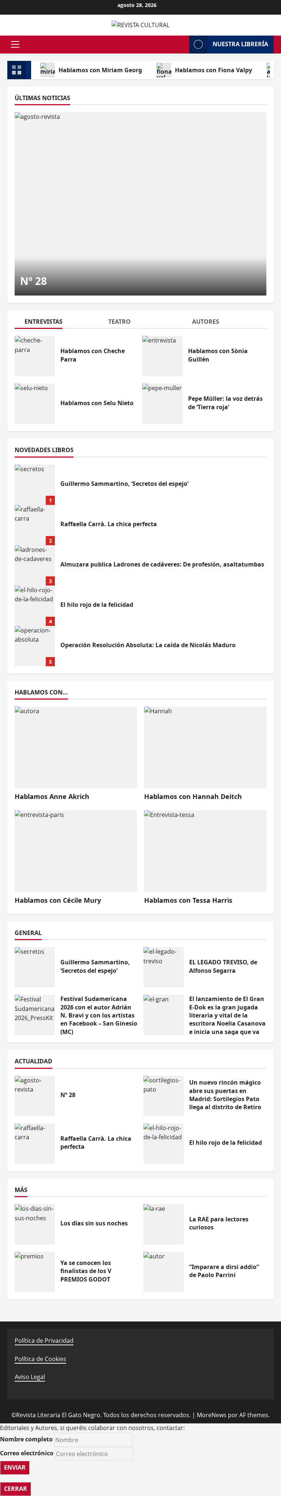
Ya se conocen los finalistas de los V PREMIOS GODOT (35, 1272)
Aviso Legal (30, 1377)
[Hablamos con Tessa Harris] (205, 851)
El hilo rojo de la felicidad (35, 606)
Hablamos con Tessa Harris (188, 900)
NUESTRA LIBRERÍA (240, 44)
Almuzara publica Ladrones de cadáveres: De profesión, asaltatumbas (35, 565)
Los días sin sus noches (35, 1224)
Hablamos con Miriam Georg (100, 70)
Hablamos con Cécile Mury (58, 900)
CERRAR (15, 1489)
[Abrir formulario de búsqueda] (180, 44)
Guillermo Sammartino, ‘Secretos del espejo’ (35, 485)
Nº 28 (33, 281)
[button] (15, 44)
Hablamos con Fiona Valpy (213, 70)
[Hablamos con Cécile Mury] (76, 851)
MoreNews (211, 1415)
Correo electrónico (26, 1453)
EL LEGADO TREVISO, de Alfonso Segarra (163, 967)
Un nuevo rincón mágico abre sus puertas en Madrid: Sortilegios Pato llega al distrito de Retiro (163, 1096)
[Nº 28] (140, 204)
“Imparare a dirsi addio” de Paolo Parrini (163, 1272)
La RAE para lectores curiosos (163, 1224)
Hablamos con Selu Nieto (35, 404)
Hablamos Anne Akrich (52, 796)
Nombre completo (26, 1439)
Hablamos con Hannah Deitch (193, 796)
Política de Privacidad (44, 1340)
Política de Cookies (40, 1359)
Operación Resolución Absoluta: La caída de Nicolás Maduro (35, 646)
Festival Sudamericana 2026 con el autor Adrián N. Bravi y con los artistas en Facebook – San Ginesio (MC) (35, 1015)
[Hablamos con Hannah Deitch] (205, 747)
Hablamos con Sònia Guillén (162, 356)
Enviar (15, 1467)
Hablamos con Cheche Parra (35, 356)
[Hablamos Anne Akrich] (76, 747)
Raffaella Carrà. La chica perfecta (35, 525)
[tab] (56, 323)
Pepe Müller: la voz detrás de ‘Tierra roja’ (162, 404)
